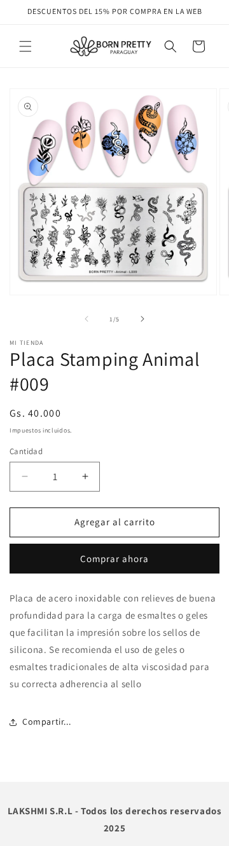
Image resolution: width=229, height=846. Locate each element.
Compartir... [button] (46, 721)
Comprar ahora (114, 559)
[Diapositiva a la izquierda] (87, 319)
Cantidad (26, 451)
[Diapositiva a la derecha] (142, 319)
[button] (25, 46)
